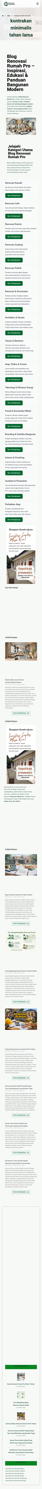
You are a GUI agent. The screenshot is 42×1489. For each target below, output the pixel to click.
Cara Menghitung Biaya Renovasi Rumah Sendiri (21, 971)
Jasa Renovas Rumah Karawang (15, 1480)
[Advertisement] (21, 613)
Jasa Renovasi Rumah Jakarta (15, 1471)
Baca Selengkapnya (14, 195)
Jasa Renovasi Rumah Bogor (14, 1473)
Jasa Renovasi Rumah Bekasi (14, 1469)
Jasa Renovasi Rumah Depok (14, 1476)
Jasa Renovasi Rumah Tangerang (16, 1478)
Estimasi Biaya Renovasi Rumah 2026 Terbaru (20, 1049)
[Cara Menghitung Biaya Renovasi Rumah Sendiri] (21, 1395)
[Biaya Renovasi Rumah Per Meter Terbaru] (21, 1376)
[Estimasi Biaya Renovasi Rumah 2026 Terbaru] (21, 1416)
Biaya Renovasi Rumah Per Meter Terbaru (18, 895)
